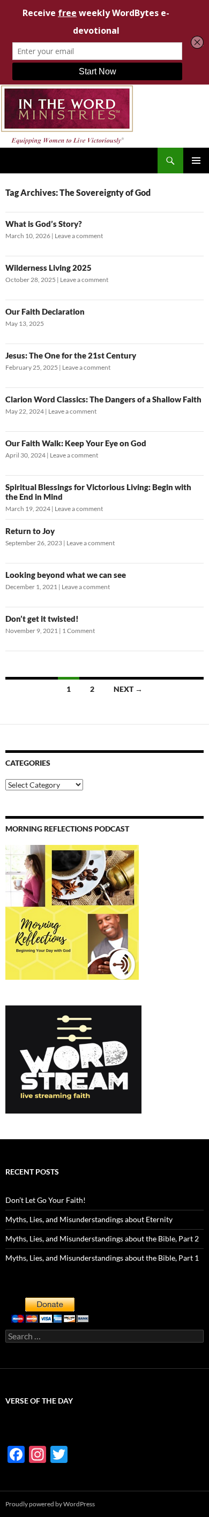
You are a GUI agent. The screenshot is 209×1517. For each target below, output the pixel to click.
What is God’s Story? (43, 223)
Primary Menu (196, 160)
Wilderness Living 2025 (48, 267)
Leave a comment (79, 236)
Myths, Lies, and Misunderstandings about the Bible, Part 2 (102, 1238)
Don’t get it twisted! (42, 618)
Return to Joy (30, 531)
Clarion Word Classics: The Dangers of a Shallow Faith (103, 399)
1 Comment (78, 631)
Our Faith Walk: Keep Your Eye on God (75, 443)
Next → (128, 688)
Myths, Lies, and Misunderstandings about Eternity (89, 1219)
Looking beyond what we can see (65, 575)
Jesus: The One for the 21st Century (70, 355)
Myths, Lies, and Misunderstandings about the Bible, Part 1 (102, 1257)
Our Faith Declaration (45, 311)
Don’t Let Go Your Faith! (45, 1200)
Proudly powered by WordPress (50, 1504)
